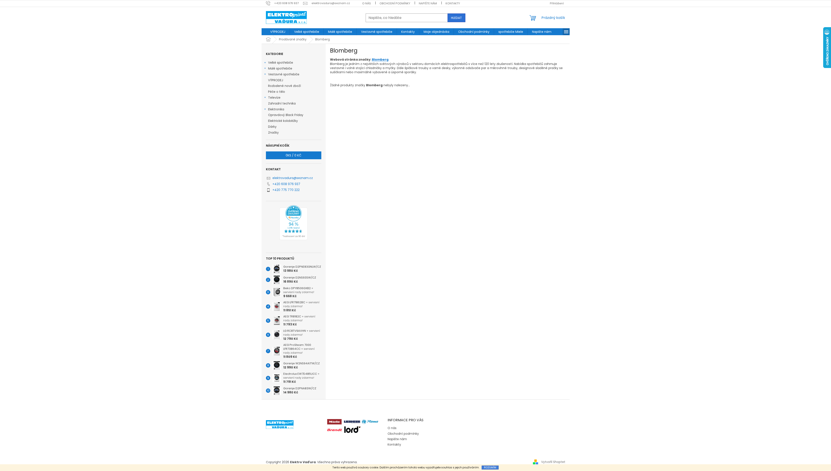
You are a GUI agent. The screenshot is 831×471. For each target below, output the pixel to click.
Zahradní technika (282, 103)
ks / (293, 155)
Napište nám (428, 3)
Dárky (272, 126)
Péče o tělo (276, 92)
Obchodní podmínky (395, 3)
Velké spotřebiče (280, 62)
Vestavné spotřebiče (283, 74)
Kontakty (453, 3)
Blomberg (380, 59)
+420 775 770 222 (286, 190)
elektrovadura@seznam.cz (292, 178)
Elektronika (276, 109)
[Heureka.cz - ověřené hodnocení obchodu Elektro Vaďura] (293, 222)
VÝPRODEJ (275, 80)
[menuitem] (278, 31)
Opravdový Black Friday (285, 115)
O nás (366, 3)
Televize (274, 97)
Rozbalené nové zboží (284, 86)
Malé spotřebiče (280, 68)
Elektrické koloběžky (283, 121)
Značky (273, 132)
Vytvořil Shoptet (553, 462)
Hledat (456, 18)
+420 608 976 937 (286, 184)
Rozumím (490, 467)
